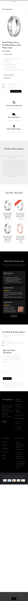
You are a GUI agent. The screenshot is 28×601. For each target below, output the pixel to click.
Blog (4, 455)
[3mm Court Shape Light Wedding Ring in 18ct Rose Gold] (20, 224)
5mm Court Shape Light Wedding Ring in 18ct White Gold (7, 238)
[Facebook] (2, 421)
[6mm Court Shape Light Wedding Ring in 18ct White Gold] (7, 201)
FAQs (4, 458)
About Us (5, 441)
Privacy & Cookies (20, 418)
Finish (3, 87)
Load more (14, 316)
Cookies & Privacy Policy (20, 594)
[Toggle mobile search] (22, 9)
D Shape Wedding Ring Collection (16, 161)
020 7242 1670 (9, 410)
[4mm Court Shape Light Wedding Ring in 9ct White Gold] (20, 201)
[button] (14, 54)
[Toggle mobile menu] (25, 9)
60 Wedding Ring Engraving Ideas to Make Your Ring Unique (20, 464)
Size (3, 84)
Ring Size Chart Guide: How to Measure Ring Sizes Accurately (20, 455)
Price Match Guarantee (19, 428)
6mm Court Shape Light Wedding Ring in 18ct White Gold (7, 215)
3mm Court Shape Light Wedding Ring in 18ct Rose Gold (20, 238)
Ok (14, 598)
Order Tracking (19, 415)
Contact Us (8, 416)
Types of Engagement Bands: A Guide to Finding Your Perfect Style (20, 445)
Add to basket (16, 91)
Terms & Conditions (18, 422)
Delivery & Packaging (18, 405)
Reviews (5, 445)
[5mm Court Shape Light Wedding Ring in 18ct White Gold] (7, 224)
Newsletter (5, 448)
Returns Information (19, 411)
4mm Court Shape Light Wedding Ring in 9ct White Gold (20, 215)
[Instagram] (5, 421)
